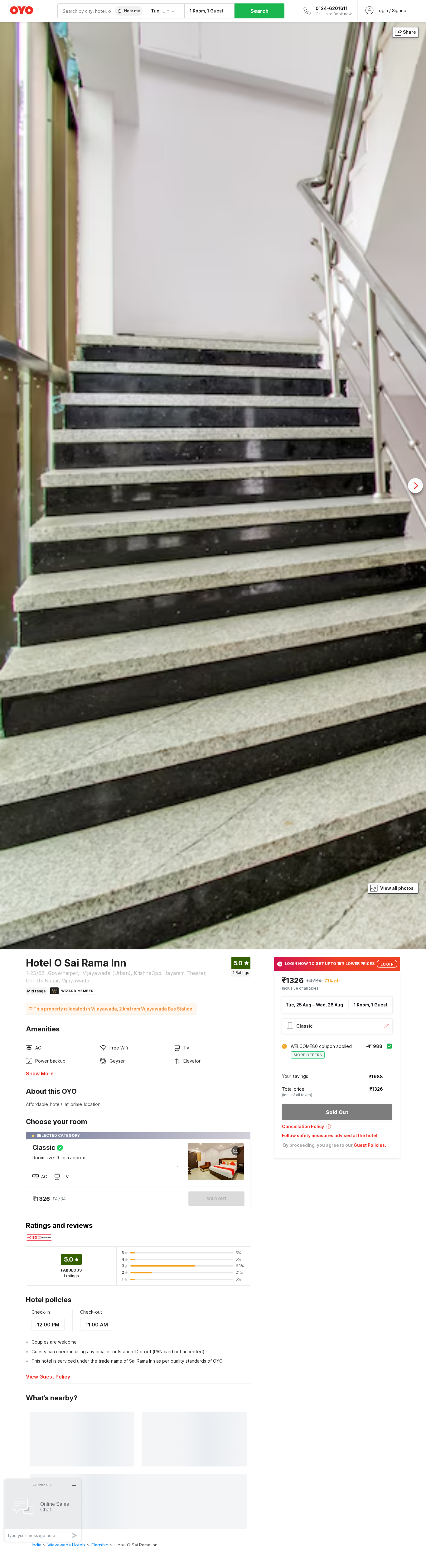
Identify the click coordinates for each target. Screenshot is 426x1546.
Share (409, 32)
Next (415, 485)
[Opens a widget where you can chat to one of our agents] (42, 1510)
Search (259, 11)
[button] (337, 1128)
